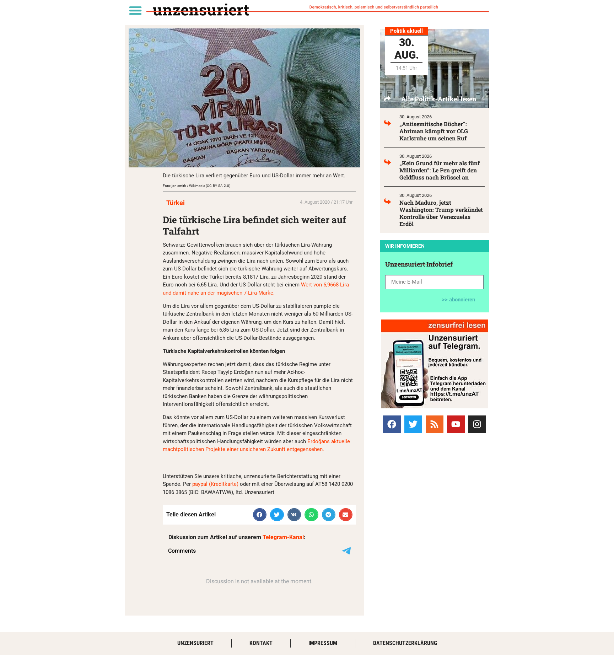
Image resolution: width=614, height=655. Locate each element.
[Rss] (434, 424)
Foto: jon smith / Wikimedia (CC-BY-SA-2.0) (196, 186)
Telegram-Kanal (283, 537)
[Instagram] (477, 424)
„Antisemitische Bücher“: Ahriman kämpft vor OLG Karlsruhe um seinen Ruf (433, 131)
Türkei (175, 202)
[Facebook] (392, 424)
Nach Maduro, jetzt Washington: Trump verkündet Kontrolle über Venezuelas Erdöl (441, 213)
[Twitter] (413, 424)
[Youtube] (456, 424)
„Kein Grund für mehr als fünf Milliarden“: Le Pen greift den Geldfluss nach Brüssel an (439, 170)
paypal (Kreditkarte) (215, 484)
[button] (135, 10)
